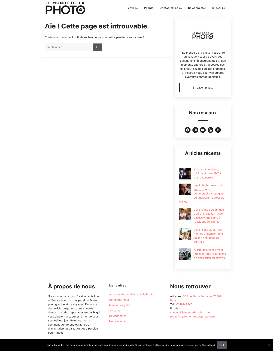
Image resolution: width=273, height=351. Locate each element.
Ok (222, 344)
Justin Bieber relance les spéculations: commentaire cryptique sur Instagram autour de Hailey (202, 193)
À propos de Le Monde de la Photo (131, 294)
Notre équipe (117, 321)
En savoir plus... (203, 87)
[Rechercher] (97, 47)
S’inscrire (218, 7)
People (148, 7)
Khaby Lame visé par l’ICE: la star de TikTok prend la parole (208, 173)
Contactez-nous (171, 7)
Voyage (133, 7)
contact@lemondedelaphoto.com (191, 312)
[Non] (269, 344)
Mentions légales (120, 305)
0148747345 (184, 304)
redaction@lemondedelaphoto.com (192, 316)
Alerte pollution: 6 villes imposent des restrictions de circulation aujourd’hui (210, 253)
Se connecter (197, 7)
